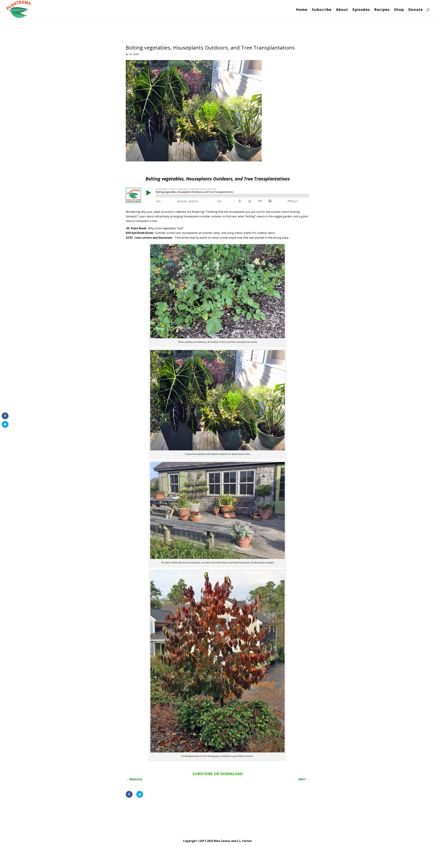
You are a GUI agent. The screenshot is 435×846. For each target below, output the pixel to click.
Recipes (382, 10)
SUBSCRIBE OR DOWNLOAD (218, 773)
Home (301, 10)
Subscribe (322, 10)
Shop (399, 10)
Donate (415, 10)
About (342, 10)
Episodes (361, 10)
